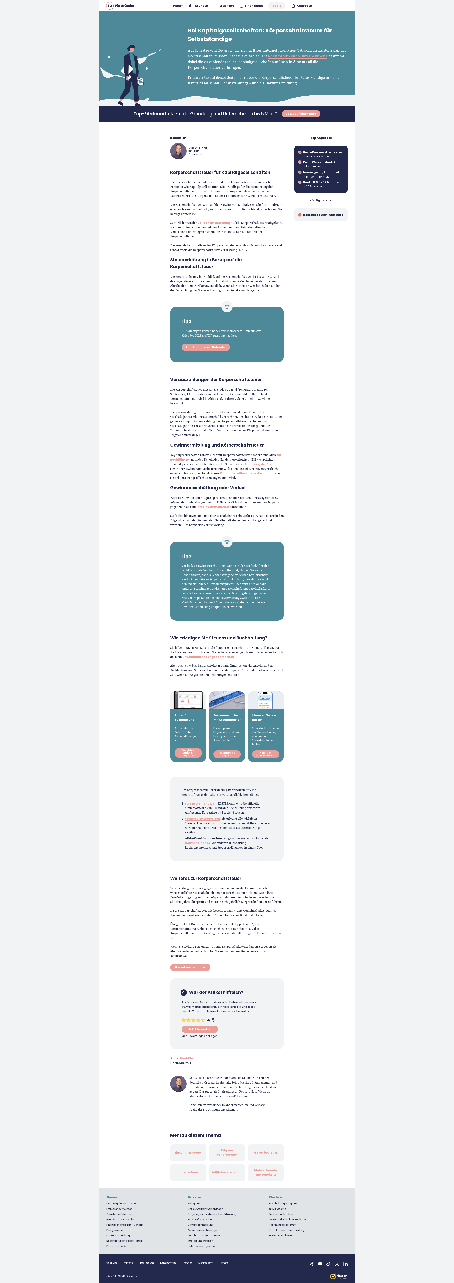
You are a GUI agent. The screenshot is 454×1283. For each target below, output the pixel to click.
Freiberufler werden (200, 1219)
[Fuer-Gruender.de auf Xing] (312, 1264)
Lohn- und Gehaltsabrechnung (288, 1219)
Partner (188, 1263)
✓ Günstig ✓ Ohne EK (322, 154)
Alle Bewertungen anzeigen (199, 1036)
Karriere (129, 1263)
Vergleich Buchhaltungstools (188, 753)
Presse (224, 1263)
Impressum (147, 1263)
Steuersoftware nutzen (202, 818)
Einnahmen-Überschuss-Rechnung (246, 473)
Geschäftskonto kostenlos (204, 1235)
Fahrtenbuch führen (281, 1214)
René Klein (193, 150)
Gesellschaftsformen (119, 1214)
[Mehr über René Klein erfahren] (178, 151)
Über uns (112, 1263)
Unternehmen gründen (202, 1246)
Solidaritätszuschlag (214, 223)
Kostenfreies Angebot (227, 754)
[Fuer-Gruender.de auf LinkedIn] (345, 1264)
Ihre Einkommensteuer (214, 507)
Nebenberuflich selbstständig (124, 1241)
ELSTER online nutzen (200, 803)
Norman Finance (197, 843)
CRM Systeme (277, 1209)
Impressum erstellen (200, 1241)
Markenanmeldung (118, 1235)
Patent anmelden (117, 1246)
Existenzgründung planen (121, 1203)
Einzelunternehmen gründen (205, 1209)
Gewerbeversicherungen (203, 1230)
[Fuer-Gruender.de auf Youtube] (320, 1264)
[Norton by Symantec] (339, 1276)
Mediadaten (206, 1263)
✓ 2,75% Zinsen (321, 184)
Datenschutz (168, 1263)
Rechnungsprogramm (282, 1225)
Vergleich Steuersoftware (265, 754)
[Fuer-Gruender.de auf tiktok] (328, 1264)
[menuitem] (175, 6)
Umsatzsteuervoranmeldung (287, 1230)
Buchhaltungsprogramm (284, 1203)
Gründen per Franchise (120, 1219)
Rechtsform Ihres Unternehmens (297, 56)
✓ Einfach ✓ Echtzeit (321, 174)
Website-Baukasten (281, 1235)
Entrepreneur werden (119, 1209)
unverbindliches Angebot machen (208, 657)
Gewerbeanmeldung (200, 1225)
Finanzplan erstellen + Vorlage (124, 1225)
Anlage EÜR (194, 1203)
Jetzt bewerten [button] (199, 1029)
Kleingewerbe (114, 1230)
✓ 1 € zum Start (319, 164)
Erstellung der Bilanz (260, 464)
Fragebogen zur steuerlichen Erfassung (212, 1214)
